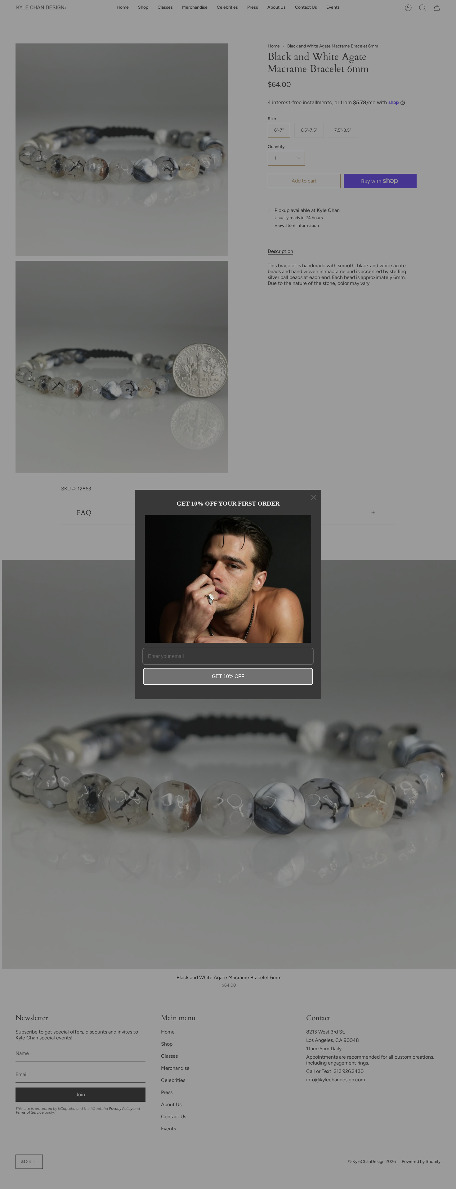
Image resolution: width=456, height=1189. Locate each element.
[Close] (313, 497)
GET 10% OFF (228, 676)
